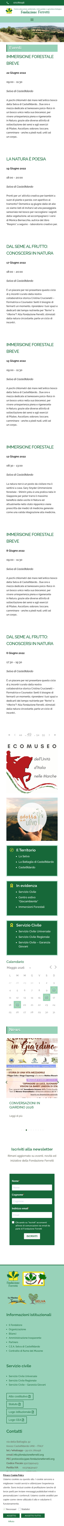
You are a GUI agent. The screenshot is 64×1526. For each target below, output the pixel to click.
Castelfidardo (27, 867)
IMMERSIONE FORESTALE (30, 447)
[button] (57, 1082)
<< (9, 735)
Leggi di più (15, 1116)
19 (17, 1005)
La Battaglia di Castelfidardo (36, 861)
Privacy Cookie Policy (13, 1475)
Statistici (25, 1509)
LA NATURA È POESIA (26, 159)
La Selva (24, 856)
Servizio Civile (27, 891)
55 (43, 734)
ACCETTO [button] (11, 1516)
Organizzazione (17, 1329)
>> (55, 735)
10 (54, 990)
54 (37, 734)
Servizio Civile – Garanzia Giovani (27, 1384)
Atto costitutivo (18, 1396)
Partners (13, 1342)
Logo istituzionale (20, 1411)
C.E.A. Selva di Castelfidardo (24, 1346)
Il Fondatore (15, 1325)
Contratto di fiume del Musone (26, 1350)
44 (20, 734)
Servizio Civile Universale (35, 931)
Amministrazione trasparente (25, 1337)
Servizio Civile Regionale (34, 936)
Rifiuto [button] (11, 1521)
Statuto (13, 1404)
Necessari (11, 1509)
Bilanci (12, 1333)
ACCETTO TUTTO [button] (33, 1516)
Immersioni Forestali (32, 906)
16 (46, 997)
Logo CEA (15, 1419)
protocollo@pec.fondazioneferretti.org (33, 1458)
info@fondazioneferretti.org (28, 1454)
